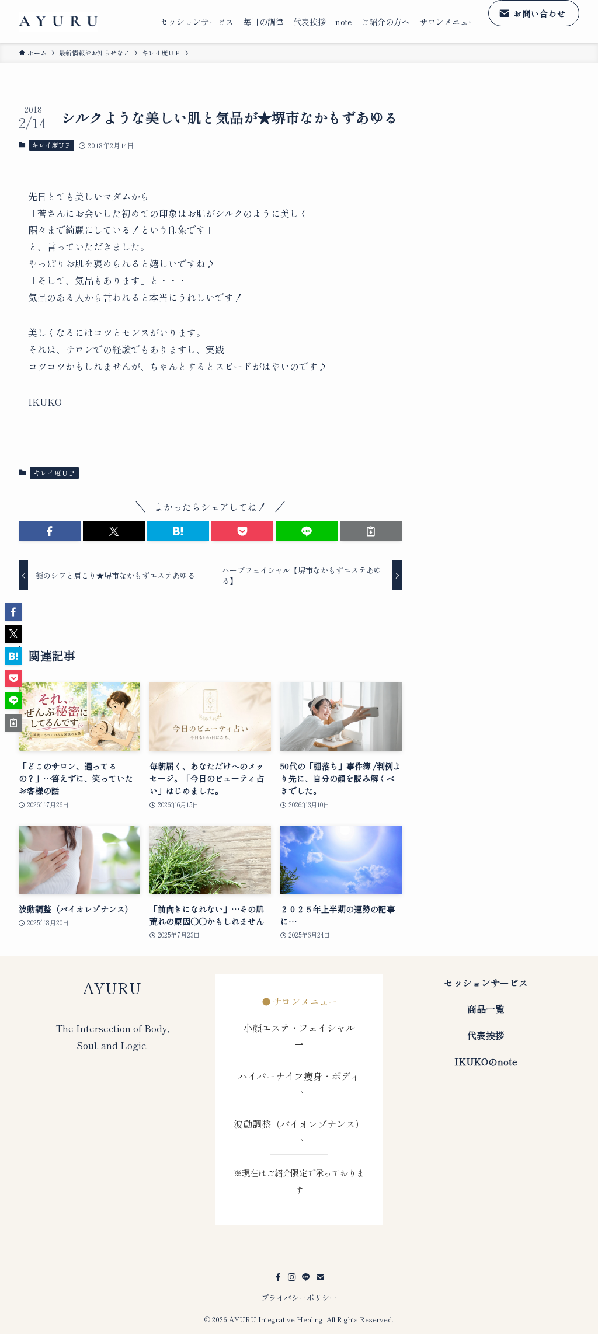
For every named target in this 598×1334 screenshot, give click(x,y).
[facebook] (278, 1277)
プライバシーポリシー (299, 1297)
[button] (50, 531)
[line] (306, 1277)
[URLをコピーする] (371, 531)
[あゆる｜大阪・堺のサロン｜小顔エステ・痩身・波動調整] (58, 22)
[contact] (320, 1277)
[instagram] (292, 1277)
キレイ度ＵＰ (51, 144)
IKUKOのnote (485, 1061)
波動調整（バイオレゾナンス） (299, 1124)
